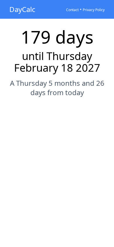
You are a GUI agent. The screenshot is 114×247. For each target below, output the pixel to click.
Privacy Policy (94, 9)
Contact (72, 9)
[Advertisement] (57, 164)
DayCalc (22, 9)
